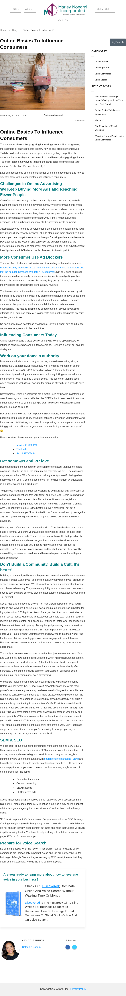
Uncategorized (102, 67)
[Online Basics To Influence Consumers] (42, 81)
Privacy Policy (78, 989)
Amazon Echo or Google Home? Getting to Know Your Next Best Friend (109, 100)
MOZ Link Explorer (26, 445)
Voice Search (101, 79)
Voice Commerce (103, 73)
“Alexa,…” (99, 120)
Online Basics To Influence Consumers (107, 112)
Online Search (101, 61)
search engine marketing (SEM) (61, 758)
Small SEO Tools (25, 453)
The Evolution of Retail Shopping (106, 128)
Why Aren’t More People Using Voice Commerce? (109, 138)
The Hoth (21, 449)
